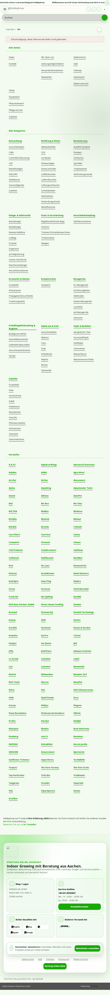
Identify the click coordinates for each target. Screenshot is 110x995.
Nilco (11, 689)
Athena (45, 495)
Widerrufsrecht (81, 83)
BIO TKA (13, 511)
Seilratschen (15, 428)
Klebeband (14, 406)
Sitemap (78, 70)
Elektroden (79, 295)
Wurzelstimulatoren (18, 270)
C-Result (77, 526)
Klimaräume (15, 290)
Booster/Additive (17, 232)
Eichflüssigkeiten (82, 290)
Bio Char (77, 503)
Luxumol (45, 666)
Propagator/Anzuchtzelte (21, 295)
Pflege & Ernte (16, 110)
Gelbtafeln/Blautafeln (19, 344)
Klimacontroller (48, 168)
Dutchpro (13, 581)
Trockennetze (47, 237)
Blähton (45, 337)
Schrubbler (47, 744)
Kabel (11, 401)
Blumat (77, 519)
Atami (12, 495)
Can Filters (14, 534)
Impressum (79, 77)
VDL (11, 790)
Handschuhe (15, 395)
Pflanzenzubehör (17, 423)
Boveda (45, 526)
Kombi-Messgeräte (83, 301)
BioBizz (45, 511)
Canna (76, 534)
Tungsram (14, 783)
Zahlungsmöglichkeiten (52, 63)
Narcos (45, 682)
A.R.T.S (12, 464)
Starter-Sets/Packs (17, 259)
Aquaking (46, 488)
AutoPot (77, 495)
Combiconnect (48, 550)
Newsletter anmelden (87, 948)
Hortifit (13, 627)
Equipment (14, 96)
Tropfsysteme (80, 168)
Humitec (13, 635)
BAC (11, 503)
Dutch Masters (81, 573)
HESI (43, 620)
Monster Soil (80, 674)
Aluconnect (79, 480)
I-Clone (77, 635)
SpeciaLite (79, 752)
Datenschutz (80, 57)
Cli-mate (45, 542)
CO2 (43, 152)
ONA (11, 697)
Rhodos (45, 728)
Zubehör (13, 116)
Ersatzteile (14, 384)
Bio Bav (45, 503)
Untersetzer (79, 348)
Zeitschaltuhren (16, 439)
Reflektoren (14, 179)
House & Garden (81, 627)
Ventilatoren (47, 196)
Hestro (76, 620)
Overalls (13, 417)
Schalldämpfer (48, 190)
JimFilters (46, 651)
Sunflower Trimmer (19, 759)
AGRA (44, 472)
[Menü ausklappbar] (5, 9)
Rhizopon (13, 728)
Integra (12, 643)
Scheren (45, 226)
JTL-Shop (94, 986)
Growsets (45, 285)
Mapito (44, 359)
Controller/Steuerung (19, 157)
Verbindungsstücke (50, 201)
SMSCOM (13, 752)
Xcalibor (13, 798)
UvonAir (45, 783)
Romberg (13, 736)
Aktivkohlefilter (48, 147)
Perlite (44, 364)
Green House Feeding (52, 604)
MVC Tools (14, 682)
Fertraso (45, 589)
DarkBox (77, 557)
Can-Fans (45, 534)
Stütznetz (13, 434)
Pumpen (78, 152)
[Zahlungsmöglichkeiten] (30, 930)
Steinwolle (46, 370)
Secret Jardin (80, 744)
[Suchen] (104, 17)
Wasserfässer (80, 354)
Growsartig (47, 612)
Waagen (45, 243)
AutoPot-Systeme (82, 147)
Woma (76, 790)
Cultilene (78, 550)
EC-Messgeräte (81, 285)
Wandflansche (48, 207)
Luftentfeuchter (48, 179)
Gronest (13, 612)
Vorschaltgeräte (16, 185)
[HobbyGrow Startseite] (19, 9)
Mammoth (78, 666)
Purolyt (45, 721)
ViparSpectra (48, 790)
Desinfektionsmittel (18, 339)
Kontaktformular (80, 906)
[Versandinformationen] (64, 926)
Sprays (12, 355)
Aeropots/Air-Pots (82, 332)
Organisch (14, 248)
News (11, 57)
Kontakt (12, 63)
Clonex (77, 542)
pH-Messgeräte (81, 312)
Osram (12, 705)
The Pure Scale (81, 767)
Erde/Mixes (46, 354)
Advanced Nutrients (84, 464)
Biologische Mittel (17, 333)
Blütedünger (15, 226)
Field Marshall (81, 589)
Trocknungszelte (17, 301)
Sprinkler (78, 163)
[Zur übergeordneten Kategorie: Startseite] (99, 29)
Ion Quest (46, 643)
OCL (43, 689)
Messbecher (15, 412)
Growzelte (14, 285)
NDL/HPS (13, 174)
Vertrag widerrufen (55, 966)
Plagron (77, 705)
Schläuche (79, 157)
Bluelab (45, 519)
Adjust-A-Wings (49, 464)
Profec (12, 721)
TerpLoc (13, 767)
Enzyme (12, 243)
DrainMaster (47, 573)
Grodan (77, 604)
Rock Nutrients (81, 728)
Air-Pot (12, 480)
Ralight (77, 721)
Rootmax (78, 736)
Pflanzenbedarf (16, 103)
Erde (43, 348)
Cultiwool (14, 557)
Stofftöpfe (78, 343)
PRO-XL (77, 713)
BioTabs (13, 519)
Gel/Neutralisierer (82, 221)
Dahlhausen (47, 557)
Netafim (77, 682)
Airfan (44, 480)
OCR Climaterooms (83, 689)
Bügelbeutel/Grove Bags (53, 221)
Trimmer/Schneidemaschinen (55, 232)
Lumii (76, 658)
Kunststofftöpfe (81, 337)
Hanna (12, 620)
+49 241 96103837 (67, 893)
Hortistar (46, 627)
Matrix (12, 674)
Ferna (12, 589)
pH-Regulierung (16, 254)
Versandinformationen (52, 70)
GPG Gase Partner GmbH (21, 604)
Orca (75, 697)
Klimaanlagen (48, 163)
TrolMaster (79, 775)
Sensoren (78, 317)
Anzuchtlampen (16, 147)
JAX (75, 643)
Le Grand (13, 658)
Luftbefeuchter (48, 174)
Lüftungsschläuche (50, 185)
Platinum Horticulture (52, 713)
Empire (77, 581)
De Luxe (45, 565)
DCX (11, 565)
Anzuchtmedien (49, 332)
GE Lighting (47, 596)
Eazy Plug (46, 581)
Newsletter (46, 77)
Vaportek (78, 783)
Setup (11, 90)
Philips (44, 705)
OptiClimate (47, 697)
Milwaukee (47, 674)
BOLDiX (12, 526)
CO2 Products (16, 550)
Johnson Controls (82, 651)
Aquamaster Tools (82, 488)
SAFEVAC (13, 744)
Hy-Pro (44, 635)
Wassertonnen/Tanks (84, 359)
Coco (43, 343)
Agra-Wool (79, 472)
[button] (88, 9)
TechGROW (79, 759)
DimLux (13, 573)
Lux (10, 666)
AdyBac (12, 472)
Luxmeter (78, 306)
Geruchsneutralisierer (19, 350)
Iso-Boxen (46, 157)
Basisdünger (15, 221)
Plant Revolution (17, 713)
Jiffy (11, 651)
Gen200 (77, 596)
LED (10, 163)
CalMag (12, 237)
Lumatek (45, 658)
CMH (11, 152)
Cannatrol (14, 542)
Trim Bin (45, 775)
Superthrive (47, 759)
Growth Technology (83, 612)
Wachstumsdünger (18, 265)
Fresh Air (13, 596)
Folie (11, 390)
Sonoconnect (48, 752)
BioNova (77, 511)
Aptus (12, 488)
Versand (39, 979)
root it (44, 736)
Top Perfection (16, 775)
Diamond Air (80, 565)
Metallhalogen (16, 168)
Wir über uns (47, 57)
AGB (76, 63)
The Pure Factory (50, 767)
